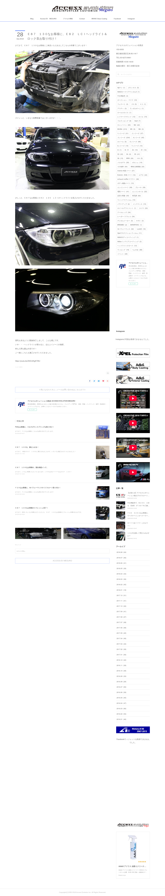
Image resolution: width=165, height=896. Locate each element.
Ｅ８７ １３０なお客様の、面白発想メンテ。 (31, 467)
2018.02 (121, 584)
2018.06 (121, 563)
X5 (137, 154)
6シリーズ (122, 146)
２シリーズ (137, 133)
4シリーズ (138, 137)
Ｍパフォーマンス (125, 229)
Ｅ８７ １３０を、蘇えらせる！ (27, 447)
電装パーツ (123, 191)
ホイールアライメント (126, 208)
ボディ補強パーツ (125, 183)
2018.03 (121, 579)
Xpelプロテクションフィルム (129, 233)
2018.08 (121, 552)
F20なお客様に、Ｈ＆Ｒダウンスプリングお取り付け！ (34, 427)
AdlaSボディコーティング (128, 237)
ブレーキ (140, 187)
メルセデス (123, 162)
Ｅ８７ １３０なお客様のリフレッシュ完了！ (31, 508)
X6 (120, 158)
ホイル (143, 117)
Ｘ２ (143, 104)
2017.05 (121, 633)
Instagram (131, 19)
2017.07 (121, 622)
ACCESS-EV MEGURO (62, 561)
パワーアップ (123, 204)
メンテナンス (139, 204)
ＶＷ (140, 158)
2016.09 (121, 676)
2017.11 (121, 601)
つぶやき (137, 250)
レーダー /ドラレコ (126, 216)
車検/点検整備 (137, 166)
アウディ (122, 108)
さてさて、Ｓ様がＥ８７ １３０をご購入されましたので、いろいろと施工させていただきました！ (45, 451)
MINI (129, 158)
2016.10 (121, 671)
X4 (128, 154)
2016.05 (121, 698)
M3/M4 (122, 129)
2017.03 (121, 644)
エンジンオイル (139, 191)
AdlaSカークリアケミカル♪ (128, 92)
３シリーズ (123, 137)
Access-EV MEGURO (48, 19)
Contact (82, 19)
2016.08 (121, 681)
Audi (137, 121)
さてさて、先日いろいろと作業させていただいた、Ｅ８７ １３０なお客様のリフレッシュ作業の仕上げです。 (48, 512)
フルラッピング (124, 121)
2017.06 (121, 628)
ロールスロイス (124, 112)
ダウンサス (133, 87)
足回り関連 (123, 195)
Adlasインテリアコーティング (129, 241)
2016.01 (121, 719)
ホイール (122, 141)
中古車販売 (122, 96)
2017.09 (121, 611)
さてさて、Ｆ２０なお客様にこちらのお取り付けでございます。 (34, 431)
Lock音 (141, 229)
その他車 (122, 166)
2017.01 (121, 654)
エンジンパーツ (124, 187)
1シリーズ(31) (18, 367)
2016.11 (121, 665)
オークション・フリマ (127, 100)
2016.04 (121, 703)
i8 (127, 150)
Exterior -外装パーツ (126, 175)
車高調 (136, 195)
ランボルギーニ (137, 108)
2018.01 (121, 590)
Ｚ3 (134, 104)
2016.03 (121, 708)
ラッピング (123, 250)
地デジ (121, 87)
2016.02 (121, 714)
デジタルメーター (125, 220)
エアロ (143, 175)
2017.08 (121, 617)
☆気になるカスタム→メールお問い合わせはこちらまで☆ (62, 390)
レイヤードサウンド (126, 117)
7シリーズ (137, 146)
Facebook (117, 19)
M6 (141, 129)
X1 (144, 150)
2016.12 (121, 660)
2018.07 (121, 558)
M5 (132, 129)
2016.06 (121, 692)
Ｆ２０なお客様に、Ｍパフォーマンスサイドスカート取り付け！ (38, 487)
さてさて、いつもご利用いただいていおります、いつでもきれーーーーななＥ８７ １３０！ (43, 472)
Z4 (135, 150)
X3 (120, 154)
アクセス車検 (68, 19)
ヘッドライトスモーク (127, 245)
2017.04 (121, 638)
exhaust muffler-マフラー (128, 179)
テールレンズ (124, 212)
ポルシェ (137, 162)
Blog (31, 19)
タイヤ (143, 208)
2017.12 (121, 595)
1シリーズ (122, 133)
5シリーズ (135, 141)
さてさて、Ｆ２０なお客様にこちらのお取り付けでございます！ (34, 492)
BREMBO (122, 225)
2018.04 (121, 574)
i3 (119, 150)
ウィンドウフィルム (126, 200)
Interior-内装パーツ (126, 171)
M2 (137, 125)
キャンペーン (124, 125)
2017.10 (121, 606)
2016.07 (121, 687)
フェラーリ (122, 104)
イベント (122, 254)
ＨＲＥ (140, 220)
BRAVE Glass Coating (99, 19)
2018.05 (121, 568)
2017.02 (121, 649)
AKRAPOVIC (136, 225)
